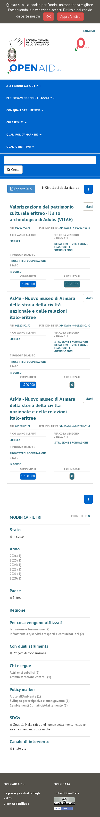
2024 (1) (15, 565)
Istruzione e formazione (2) (30, 629)
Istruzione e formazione (71, 341)
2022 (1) (15, 569)
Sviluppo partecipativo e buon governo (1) (40, 701)
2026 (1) (15, 556)
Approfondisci (70, 16)
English (89, 30)
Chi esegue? (15, 122)
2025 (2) (15, 560)
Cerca (14, 169)
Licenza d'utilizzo (16, 804)
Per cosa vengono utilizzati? (29, 98)
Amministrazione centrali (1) (30, 677)
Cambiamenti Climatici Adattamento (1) (39, 705)
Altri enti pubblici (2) (25, 673)
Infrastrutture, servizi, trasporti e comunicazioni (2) (47, 634)
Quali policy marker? (22, 134)
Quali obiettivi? (19, 146)
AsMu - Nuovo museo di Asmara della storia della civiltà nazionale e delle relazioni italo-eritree (42, 307)
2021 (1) (15, 574)
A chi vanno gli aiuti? (22, 86)
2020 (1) (15, 578)
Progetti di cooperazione (28, 261)
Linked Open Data (66, 793)
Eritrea (15, 241)
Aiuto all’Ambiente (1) (25, 696)
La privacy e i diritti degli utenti (22, 795)
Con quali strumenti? (23, 110)
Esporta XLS (22, 189)
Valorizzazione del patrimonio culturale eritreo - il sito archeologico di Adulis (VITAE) (42, 213)
